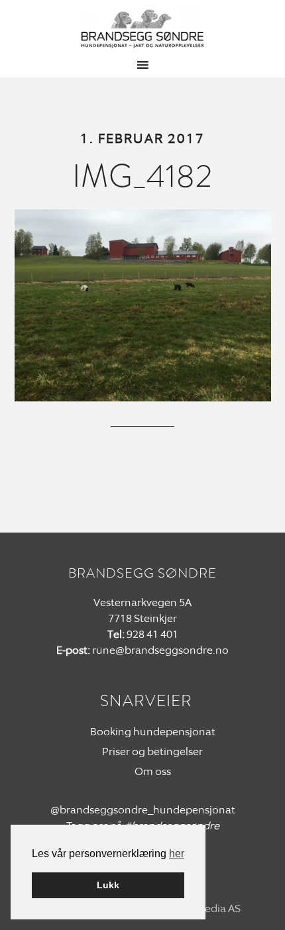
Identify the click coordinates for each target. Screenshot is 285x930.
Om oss (153, 771)
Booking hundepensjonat (152, 732)
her (176, 853)
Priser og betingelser (152, 751)
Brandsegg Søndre (143, 28)
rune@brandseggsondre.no (160, 650)
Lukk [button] (108, 885)
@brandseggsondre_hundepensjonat (142, 810)
